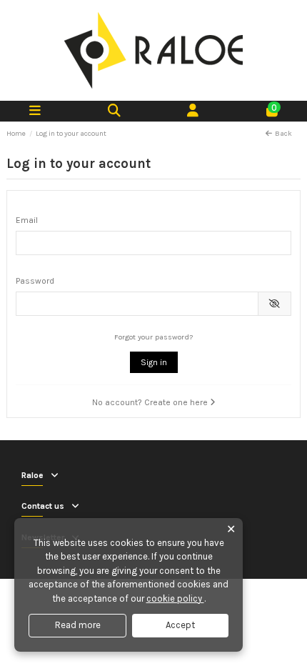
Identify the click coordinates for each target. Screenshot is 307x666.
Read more (78, 625)
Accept (180, 625)
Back (283, 133)
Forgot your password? (153, 337)
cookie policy (175, 598)
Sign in (154, 362)
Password (35, 281)
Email (27, 220)
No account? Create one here (151, 402)
